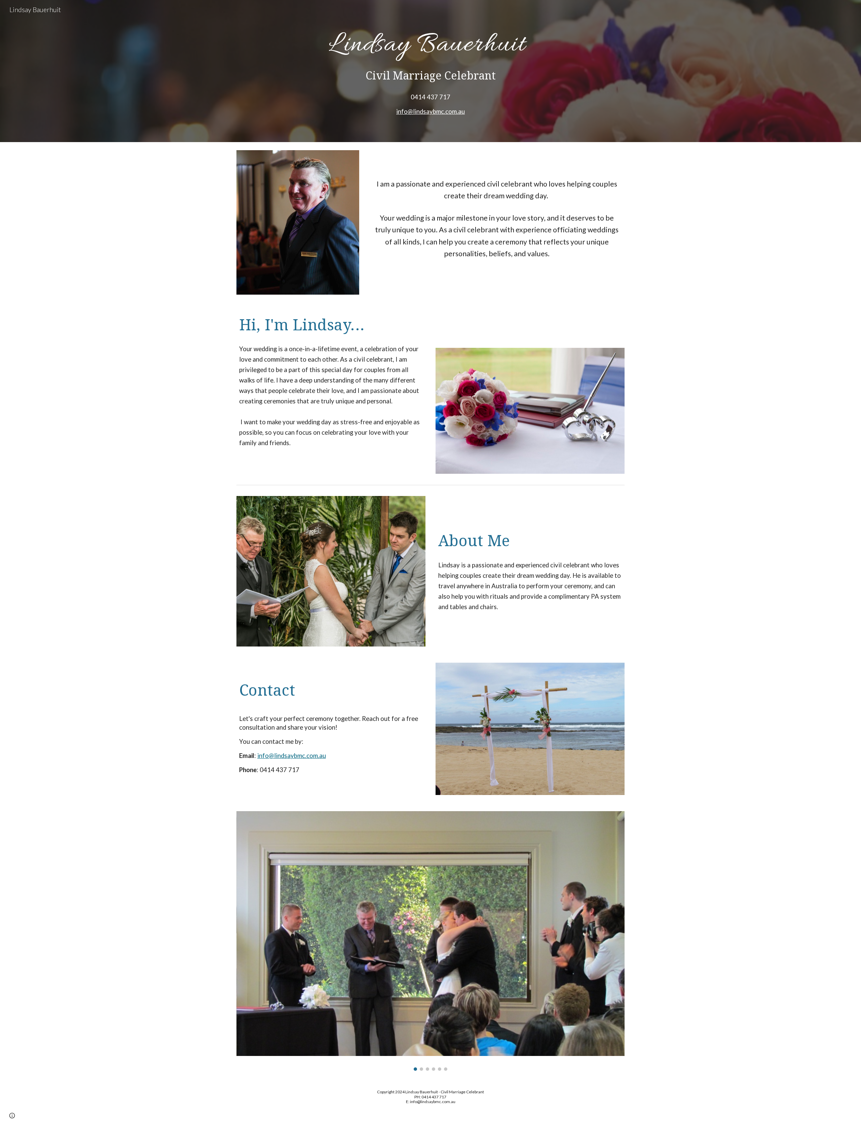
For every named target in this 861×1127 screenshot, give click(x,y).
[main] (430, 42)
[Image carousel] (430, 941)
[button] (12, 1115)
